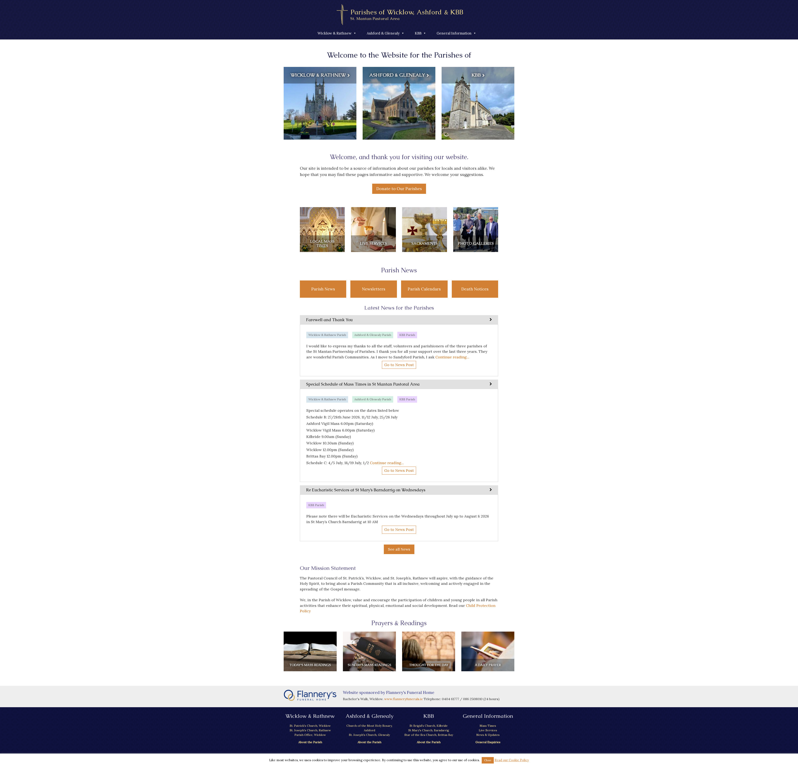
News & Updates (488, 735)
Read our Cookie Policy (512, 760)
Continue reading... (452, 357)
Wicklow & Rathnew (335, 33)
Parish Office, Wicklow (310, 735)
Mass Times (488, 726)
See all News (399, 549)
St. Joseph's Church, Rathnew (310, 730)
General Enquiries (487, 742)
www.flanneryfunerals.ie (404, 699)
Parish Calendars (424, 288)
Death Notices (475, 288)
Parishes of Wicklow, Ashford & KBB (406, 14)
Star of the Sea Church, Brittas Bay (428, 735)
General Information (454, 33)
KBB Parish (407, 335)
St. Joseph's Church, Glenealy (369, 735)
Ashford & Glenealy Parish (372, 335)
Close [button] (487, 760)
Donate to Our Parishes (399, 188)
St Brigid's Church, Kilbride (429, 726)
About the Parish (310, 742)
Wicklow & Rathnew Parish (327, 335)
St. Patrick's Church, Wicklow (310, 726)
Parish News (323, 288)
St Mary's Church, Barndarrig (428, 730)
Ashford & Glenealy (383, 33)
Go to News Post (399, 364)
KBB (418, 33)
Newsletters (373, 288)
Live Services (488, 730)
